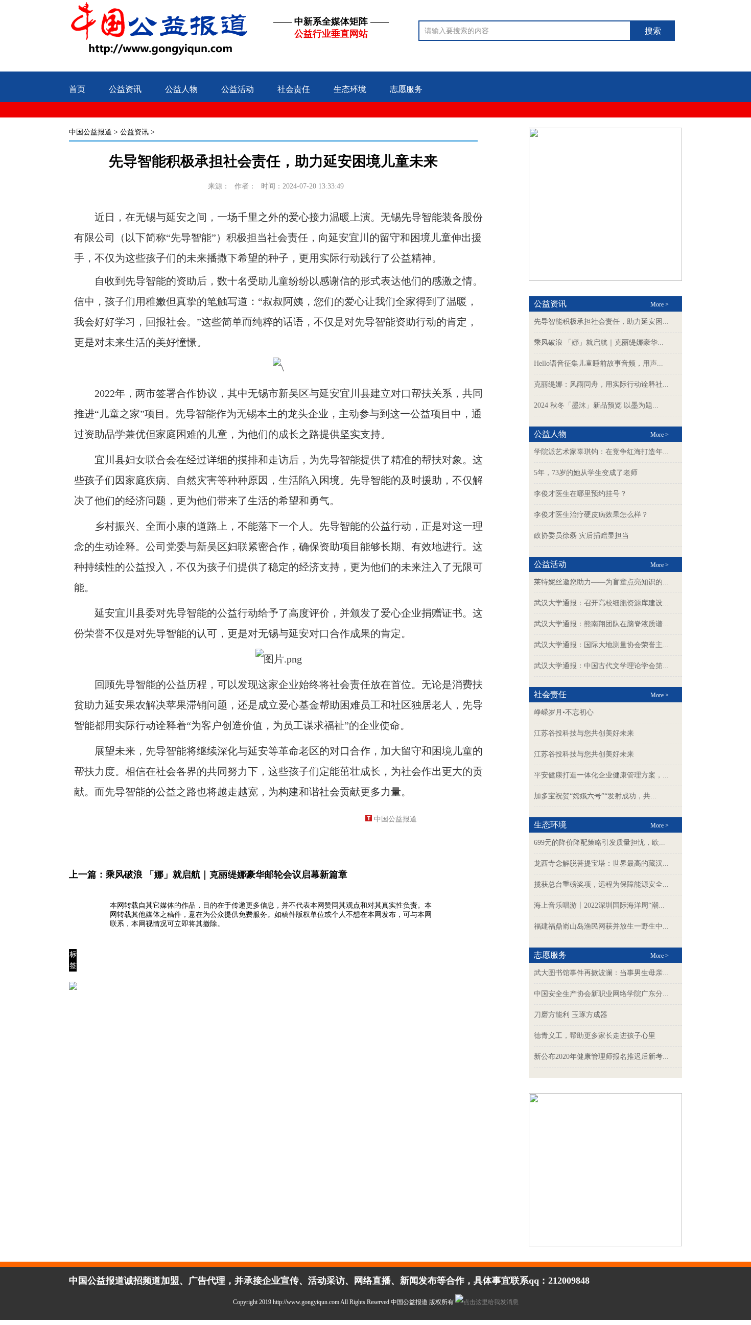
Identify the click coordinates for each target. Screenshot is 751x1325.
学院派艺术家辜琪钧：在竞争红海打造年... (601, 452)
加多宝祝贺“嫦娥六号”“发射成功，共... (595, 796)
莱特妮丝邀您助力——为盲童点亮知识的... (601, 582)
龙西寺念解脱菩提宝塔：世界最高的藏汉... (601, 863)
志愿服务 (406, 89)
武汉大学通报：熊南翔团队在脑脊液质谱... (601, 624)
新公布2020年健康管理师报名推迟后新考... (601, 1056)
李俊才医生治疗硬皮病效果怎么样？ (591, 514)
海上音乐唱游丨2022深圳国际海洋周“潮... (599, 905)
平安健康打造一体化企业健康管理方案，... (601, 775)
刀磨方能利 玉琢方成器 (570, 1015)
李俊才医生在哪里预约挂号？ (580, 494)
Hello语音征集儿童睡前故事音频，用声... (598, 363)
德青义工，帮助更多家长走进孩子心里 (594, 1035)
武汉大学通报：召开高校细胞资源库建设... (601, 603)
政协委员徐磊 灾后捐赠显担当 (581, 535)
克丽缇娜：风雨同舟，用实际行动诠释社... (601, 384)
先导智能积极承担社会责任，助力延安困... (601, 321)
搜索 (653, 31)
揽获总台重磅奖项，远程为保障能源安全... (601, 884)
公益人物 (181, 89)
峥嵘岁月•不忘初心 (564, 712)
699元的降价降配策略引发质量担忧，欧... (599, 842)
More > (659, 304)
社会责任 (293, 89)
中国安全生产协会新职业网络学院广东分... (601, 994)
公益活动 (237, 89)
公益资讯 (125, 89)
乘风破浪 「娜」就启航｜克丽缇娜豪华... (599, 342)
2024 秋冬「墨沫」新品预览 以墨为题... (596, 405)
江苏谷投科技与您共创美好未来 (584, 733)
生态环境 (350, 89)
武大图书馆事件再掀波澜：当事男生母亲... (601, 973)
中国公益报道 (90, 132)
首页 (77, 89)
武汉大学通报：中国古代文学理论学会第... (601, 666)
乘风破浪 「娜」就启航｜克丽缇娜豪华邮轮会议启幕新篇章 (226, 874)
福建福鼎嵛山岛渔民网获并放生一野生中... (601, 926)
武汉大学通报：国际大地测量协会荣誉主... (601, 645)
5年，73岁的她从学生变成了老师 (586, 473)
